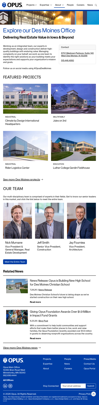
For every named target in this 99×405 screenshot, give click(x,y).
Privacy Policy (85, 394)
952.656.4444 (9, 375)
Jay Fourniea (77, 242)
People (70, 5)
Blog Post (43, 321)
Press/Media (90, 359)
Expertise (44, 5)
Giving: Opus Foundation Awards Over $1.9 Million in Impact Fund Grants (60, 313)
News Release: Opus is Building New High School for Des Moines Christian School (60, 282)
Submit (90, 386)
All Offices (8, 380)
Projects (30, 5)
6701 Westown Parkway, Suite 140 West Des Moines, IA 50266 (77, 54)
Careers (80, 5)
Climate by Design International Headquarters (22, 122)
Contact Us (89, 363)
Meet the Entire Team (15, 262)
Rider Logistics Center (17, 167)
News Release (45, 289)
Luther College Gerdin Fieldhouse (71, 167)
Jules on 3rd (59, 120)
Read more (35, 302)
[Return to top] (93, 394)
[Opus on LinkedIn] (5, 386)
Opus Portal (89, 368)
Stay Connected (51, 386)
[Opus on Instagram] (10, 386)
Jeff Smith (43, 242)
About (58, 5)
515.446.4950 (67, 60)
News (90, 5)
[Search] (96, 5)
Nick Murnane (13, 242)
